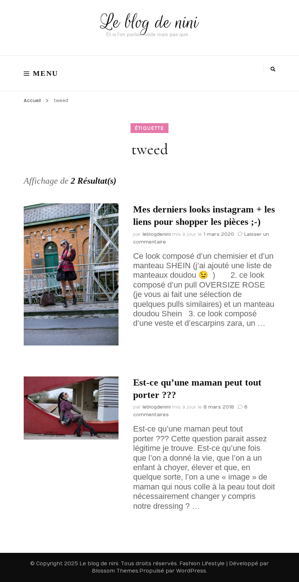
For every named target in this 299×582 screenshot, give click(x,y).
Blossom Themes (115, 571)
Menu (45, 73)
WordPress (191, 571)
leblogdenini (157, 234)
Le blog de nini (150, 22)
